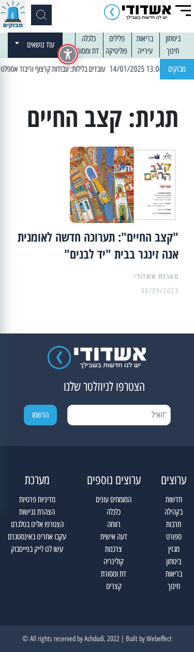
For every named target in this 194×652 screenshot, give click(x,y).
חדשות (174, 499)
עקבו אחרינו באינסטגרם (37, 537)
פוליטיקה (116, 51)
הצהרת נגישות (37, 512)
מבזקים (177, 69)
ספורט (174, 537)
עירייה (145, 51)
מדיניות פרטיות (37, 499)
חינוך (173, 51)
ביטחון (173, 38)
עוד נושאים (40, 45)
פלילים (117, 38)
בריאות (145, 38)
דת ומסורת (86, 51)
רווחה (114, 524)
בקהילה (174, 512)
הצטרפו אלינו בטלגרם (37, 524)
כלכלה (89, 38)
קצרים (114, 586)
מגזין (174, 549)
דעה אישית (113, 537)
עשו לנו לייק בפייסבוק (37, 549)
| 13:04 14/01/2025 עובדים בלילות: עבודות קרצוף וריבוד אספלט (89, 69)
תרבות (173, 524)
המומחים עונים (113, 499)
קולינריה (113, 561)
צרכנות (113, 549)
